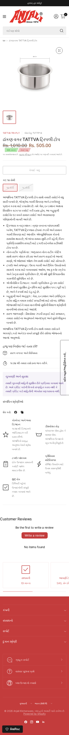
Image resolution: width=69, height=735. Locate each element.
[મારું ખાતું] (56, 16)
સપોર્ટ (6, 631)
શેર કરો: (7, 412)
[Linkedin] (43, 722)
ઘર (4, 41)
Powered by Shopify (34, 713)
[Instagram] (32, 722)
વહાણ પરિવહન (25, 154)
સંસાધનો (8, 620)
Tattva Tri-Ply (11, 133)
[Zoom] (59, 50)
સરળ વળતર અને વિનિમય (23, 353)
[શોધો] (61, 30)
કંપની (6, 610)
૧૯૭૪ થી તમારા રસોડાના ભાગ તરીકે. (29, 363)
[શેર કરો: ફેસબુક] (15, 412)
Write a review (35, 535)
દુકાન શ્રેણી (10, 641)
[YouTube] (37, 722)
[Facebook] (26, 722)
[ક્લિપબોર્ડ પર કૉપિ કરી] (22, 412)
